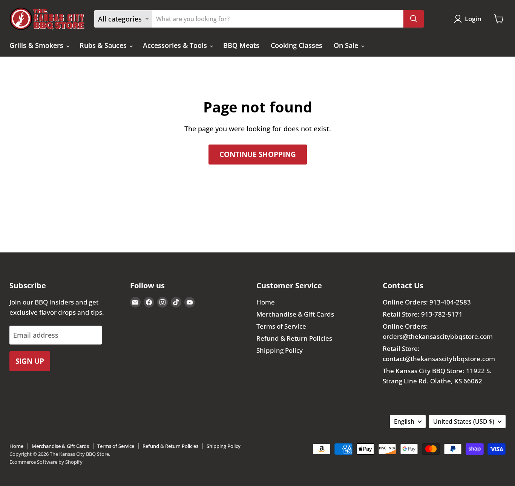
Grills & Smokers (37, 45)
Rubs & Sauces (104, 45)
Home (265, 302)
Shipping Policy (279, 350)
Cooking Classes (296, 45)
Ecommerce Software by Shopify (46, 461)
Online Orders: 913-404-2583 (427, 302)
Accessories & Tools (176, 45)
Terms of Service (281, 326)
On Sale (347, 45)
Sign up (29, 361)
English (404, 421)
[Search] (413, 19)
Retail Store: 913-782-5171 (423, 314)
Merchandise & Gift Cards (295, 314)
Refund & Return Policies (294, 338)
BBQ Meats (241, 45)
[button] (469, 18)
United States (463, 421)
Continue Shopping (257, 154)
